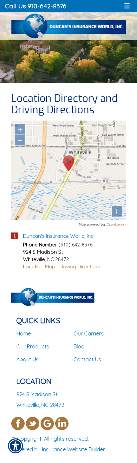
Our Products (32, 346)
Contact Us (87, 359)
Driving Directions (80, 266)
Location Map (39, 266)
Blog (78, 346)
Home (23, 333)
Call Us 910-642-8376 (36, 6)
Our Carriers (88, 333)
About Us (27, 359)
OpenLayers (116, 224)
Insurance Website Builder (73, 449)
